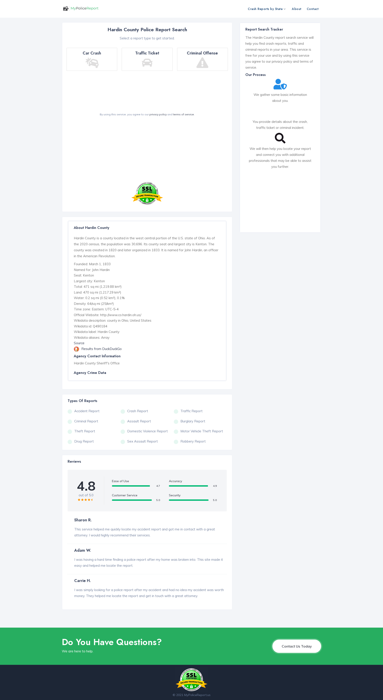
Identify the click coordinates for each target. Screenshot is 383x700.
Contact (313, 9)
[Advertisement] (147, 150)
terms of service (183, 114)
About (296, 9)
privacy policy (158, 114)
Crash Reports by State (265, 9)
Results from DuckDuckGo (101, 349)
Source (79, 343)
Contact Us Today (297, 646)
